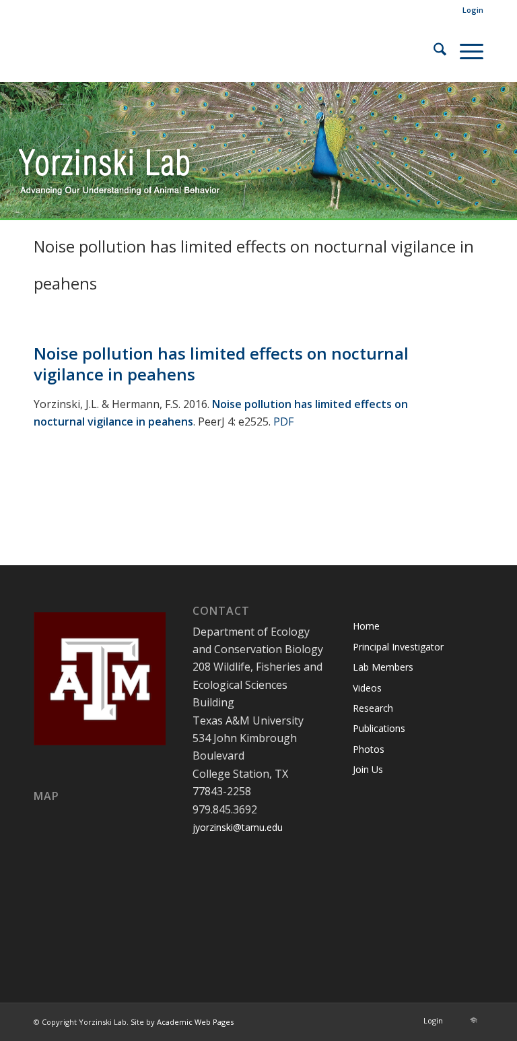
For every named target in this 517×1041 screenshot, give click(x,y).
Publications (379, 728)
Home (366, 625)
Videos (367, 687)
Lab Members (383, 667)
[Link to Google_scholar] (473, 1020)
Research (373, 708)
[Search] (433, 51)
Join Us (368, 769)
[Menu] (464, 51)
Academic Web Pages (195, 1022)
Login (472, 10)
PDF (283, 421)
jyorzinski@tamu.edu (238, 827)
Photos (368, 749)
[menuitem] (469, 10)
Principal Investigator (398, 646)
